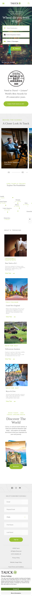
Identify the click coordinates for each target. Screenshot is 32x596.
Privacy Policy (16, 557)
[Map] (16, 208)
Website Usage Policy (16, 562)
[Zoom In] (30, 219)
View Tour (8, 273)
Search (17, 48)
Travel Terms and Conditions (16, 566)
